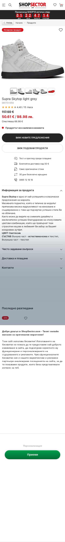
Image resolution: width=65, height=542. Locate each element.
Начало (19, 23)
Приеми (32, 454)
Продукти (31, 23)
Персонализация (32, 446)
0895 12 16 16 (26, 180)
